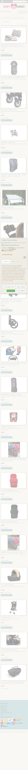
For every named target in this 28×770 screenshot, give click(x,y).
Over (18, 261)
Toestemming (6, 261)
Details (13, 261)
